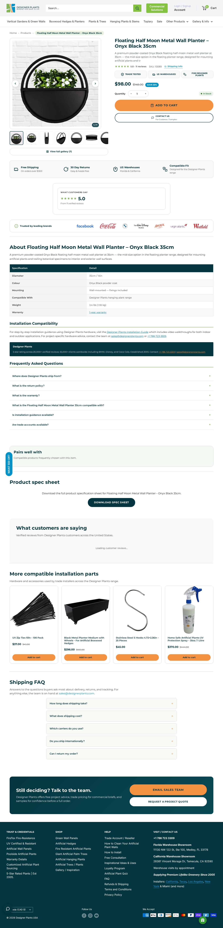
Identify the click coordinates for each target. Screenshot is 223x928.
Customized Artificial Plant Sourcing (23, 866)
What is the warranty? (111, 395)
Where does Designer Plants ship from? (111, 376)
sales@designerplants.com (127, 336)
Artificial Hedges (66, 843)
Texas (183, 881)
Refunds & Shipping (116, 884)
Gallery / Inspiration (68, 870)
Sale (159, 21)
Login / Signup (182, 6)
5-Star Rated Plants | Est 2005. (21, 875)
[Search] (137, 8)
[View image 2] (31, 138)
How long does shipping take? (68, 703)
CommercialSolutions (157, 8)
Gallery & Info (200, 21)
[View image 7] (106, 138)
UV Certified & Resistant (21, 843)
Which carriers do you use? (66, 728)
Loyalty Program (114, 868)
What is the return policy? (111, 386)
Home (13, 32)
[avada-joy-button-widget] (203, 920)
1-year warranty (97, 312)
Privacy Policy (113, 894)
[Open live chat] (8, 909)
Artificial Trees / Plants (69, 864)
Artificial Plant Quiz (116, 873)
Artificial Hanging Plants (70, 859)
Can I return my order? (64, 753)
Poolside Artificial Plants (21, 854)
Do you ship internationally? (67, 741)
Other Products (175, 21)
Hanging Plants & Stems (124, 21)
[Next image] (95, 83)
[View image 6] (91, 138)
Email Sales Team (168, 789)
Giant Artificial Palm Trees (71, 854)
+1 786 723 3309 (156, 336)
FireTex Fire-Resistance (21, 838)
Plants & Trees (97, 21)
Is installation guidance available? (111, 415)
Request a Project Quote (168, 801)
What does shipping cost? (66, 715)
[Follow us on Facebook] (84, 915)
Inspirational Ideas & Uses (120, 863)
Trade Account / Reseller (119, 838)
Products (26, 32)
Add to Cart (166, 105)
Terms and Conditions (117, 889)
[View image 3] (46, 138)
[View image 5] (76, 138)
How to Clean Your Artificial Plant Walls (121, 845)
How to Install (112, 852)
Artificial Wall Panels (19, 848)
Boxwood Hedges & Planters (66, 21)
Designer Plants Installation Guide (127, 332)
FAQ (106, 878)
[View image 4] (61, 138)
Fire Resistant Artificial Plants (73, 848)
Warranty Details (17, 859)
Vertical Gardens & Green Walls (26, 21)
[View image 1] (16, 138)
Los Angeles (195, 881)
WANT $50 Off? (9, 464)
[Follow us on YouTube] (96, 915)
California (172, 881)
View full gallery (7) (61, 151)
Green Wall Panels (67, 838)
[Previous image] (15, 83)
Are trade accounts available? (111, 425)
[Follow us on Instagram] (90, 915)
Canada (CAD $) (17, 909)
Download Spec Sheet (111, 502)
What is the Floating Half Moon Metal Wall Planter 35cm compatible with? (111, 405)
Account (179, 9)
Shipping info (174, 66)
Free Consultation (115, 857)
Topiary (148, 21)
